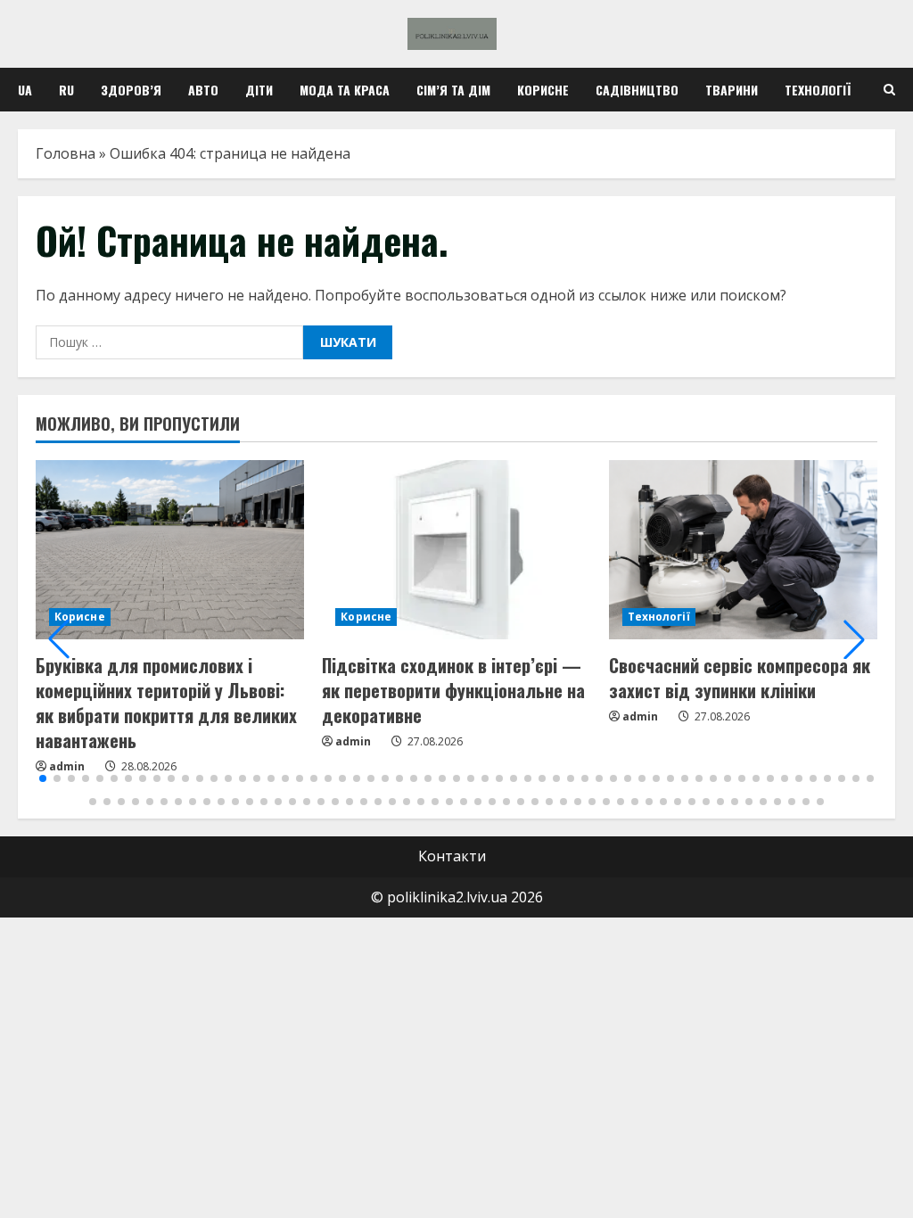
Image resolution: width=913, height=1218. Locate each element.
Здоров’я (131, 89)
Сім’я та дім (453, 89)
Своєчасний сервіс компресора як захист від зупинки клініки (739, 678)
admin (353, 741)
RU (66, 89)
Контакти (452, 856)
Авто (203, 89)
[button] (58, 639)
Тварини (731, 89)
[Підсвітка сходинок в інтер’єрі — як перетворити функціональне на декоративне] (456, 549)
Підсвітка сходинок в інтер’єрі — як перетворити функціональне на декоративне (453, 690)
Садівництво (637, 89)
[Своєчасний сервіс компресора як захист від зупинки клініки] (743, 549)
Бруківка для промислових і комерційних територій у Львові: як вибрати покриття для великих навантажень (166, 702)
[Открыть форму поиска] (889, 89)
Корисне (543, 89)
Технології (818, 89)
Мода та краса (345, 89)
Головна (65, 153)
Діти (259, 89)
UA (25, 89)
